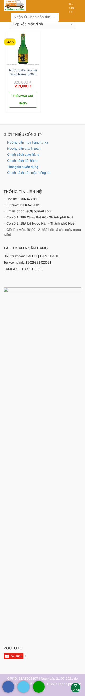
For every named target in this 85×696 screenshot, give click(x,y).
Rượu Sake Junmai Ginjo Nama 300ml (23, 72)
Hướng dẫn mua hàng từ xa (27, 142)
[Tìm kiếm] (53, 17)
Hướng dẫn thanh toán (24, 148)
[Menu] (6, 16)
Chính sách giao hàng (23, 154)
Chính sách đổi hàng (22, 160)
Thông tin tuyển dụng (22, 167)
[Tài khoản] (63, 8)
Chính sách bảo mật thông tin (28, 173)
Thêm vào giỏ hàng (23, 99)
